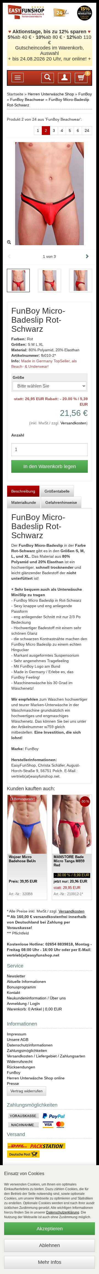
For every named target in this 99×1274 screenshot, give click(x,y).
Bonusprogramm (21, 987)
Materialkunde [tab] (23, 502)
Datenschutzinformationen (30, 1045)
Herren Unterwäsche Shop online (36, 1078)
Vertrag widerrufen (26, 1091)
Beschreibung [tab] (23, 491)
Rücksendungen (21, 1067)
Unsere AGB (17, 1039)
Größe (18, 377)
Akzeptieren (50, 1228)
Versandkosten (73, 423)
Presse (13, 1083)
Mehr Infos (49, 1262)
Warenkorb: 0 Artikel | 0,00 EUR (34, 1009)
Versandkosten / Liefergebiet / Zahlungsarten (46, 1056)
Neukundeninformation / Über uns (36, 998)
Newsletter (16, 976)
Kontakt (13, 992)
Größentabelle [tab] (57, 491)
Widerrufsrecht (19, 1061)
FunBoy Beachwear (27, 99)
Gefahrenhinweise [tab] (61, 502)
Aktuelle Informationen (26, 981)
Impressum (16, 1034)
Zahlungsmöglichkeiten (27, 1050)
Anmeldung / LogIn (23, 1003)
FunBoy (85, 94)
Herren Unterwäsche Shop (51, 94)
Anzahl (17, 435)
